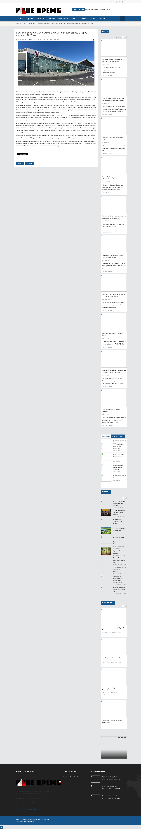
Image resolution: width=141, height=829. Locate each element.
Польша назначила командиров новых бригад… (119, 589)
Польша (20, 19)
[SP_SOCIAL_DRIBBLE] (122, 2)
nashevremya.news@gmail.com (30, 809)
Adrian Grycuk (47, 146)
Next (125, 37)
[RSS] (63, 776)
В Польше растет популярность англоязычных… (118, 457)
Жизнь (93, 19)
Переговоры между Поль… (110, 777)
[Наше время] (38, 10)
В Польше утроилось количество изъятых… (119, 569)
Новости (102, 19)
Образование (63, 19)
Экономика (40, 19)
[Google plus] (117, 2)
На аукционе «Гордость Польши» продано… (119, 521)
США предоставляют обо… (110, 786)
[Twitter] (114, 2)
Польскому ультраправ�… (110, 796)
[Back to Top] (1, 827)
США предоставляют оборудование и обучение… (119, 503)
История (84, 19)
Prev (123, 37)
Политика (51, 19)
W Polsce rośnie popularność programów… (118, 446)
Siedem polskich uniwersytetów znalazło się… (118, 467)
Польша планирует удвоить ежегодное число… (119, 560)
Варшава (30, 19)
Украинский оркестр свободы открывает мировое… (119, 512)
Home (24, 23)
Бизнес (74, 19)
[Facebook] (111, 2)
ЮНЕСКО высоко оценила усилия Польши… (118, 551)
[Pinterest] (120, 2)
